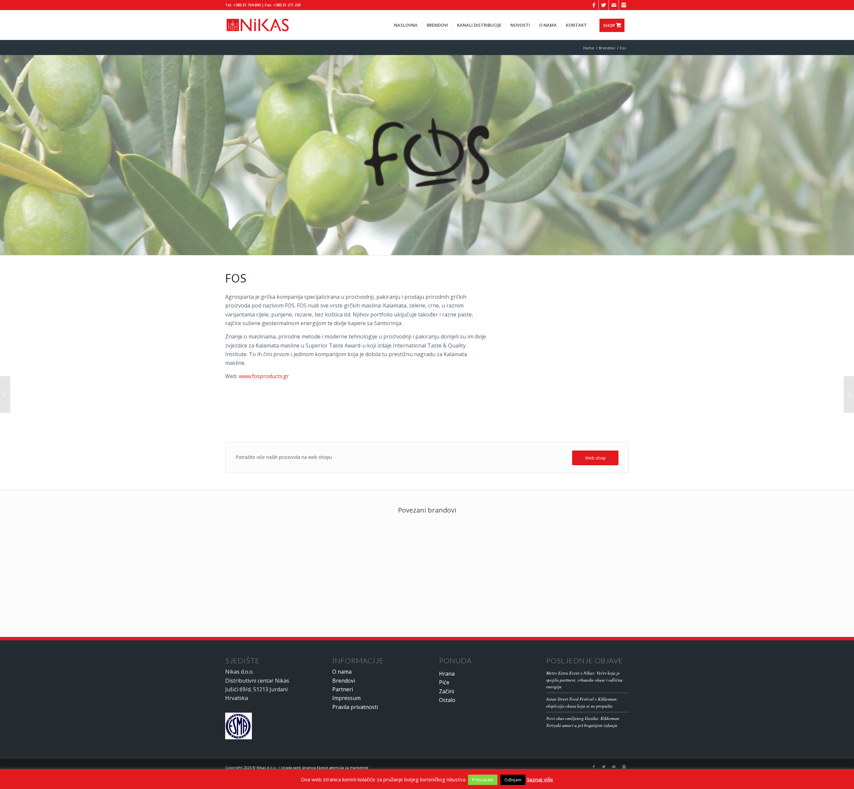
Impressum (346, 698)
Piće (444, 682)
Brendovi (343, 680)
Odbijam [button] (512, 780)
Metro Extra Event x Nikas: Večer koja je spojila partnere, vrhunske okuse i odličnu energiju (584, 680)
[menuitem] (406, 25)
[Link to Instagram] (624, 5)
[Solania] (849, 394)
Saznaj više (540, 779)
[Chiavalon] (5, 394)
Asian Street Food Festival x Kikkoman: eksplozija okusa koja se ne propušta (582, 702)
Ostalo (447, 700)
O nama (342, 671)
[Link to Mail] (613, 5)
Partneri (342, 689)
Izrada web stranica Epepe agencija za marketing (324, 767)
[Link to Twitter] (603, 5)
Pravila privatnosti (355, 707)
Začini (446, 691)
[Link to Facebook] (593, 5)
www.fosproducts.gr (264, 376)
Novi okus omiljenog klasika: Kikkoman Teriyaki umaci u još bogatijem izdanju (582, 721)
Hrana (447, 673)
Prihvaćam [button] (482, 780)
